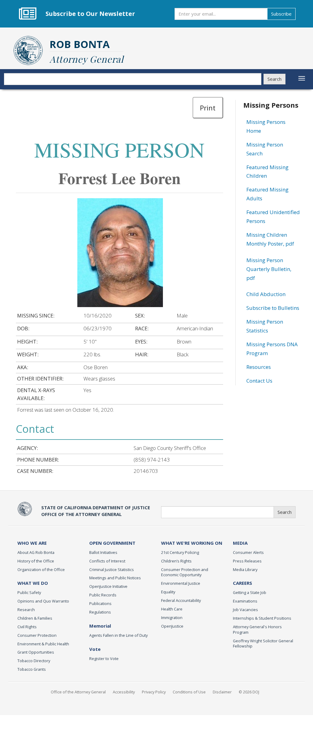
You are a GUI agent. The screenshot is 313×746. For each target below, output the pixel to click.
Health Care (171, 609)
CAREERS (242, 583)
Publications (100, 603)
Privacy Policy (154, 692)
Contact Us (259, 380)
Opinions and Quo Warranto (43, 601)
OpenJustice (172, 626)
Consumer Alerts (248, 552)
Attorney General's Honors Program (257, 629)
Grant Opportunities (35, 652)
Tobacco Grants (31, 669)
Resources (258, 366)
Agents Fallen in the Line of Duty (118, 635)
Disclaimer (222, 692)
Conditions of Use (189, 692)
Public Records (102, 595)
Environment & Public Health (43, 644)
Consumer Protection (37, 635)
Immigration (171, 617)
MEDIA (240, 543)
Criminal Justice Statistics (111, 569)
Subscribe (281, 14)
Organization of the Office (41, 569)
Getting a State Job (249, 592)
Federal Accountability (181, 600)
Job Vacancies (245, 609)
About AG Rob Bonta (35, 552)
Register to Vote (104, 658)
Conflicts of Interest (107, 561)
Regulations (100, 612)
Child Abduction (265, 294)
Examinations (245, 601)
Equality (168, 592)
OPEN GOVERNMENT (112, 543)
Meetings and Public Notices (115, 578)
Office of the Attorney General (78, 692)
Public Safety (29, 592)
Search (274, 79)
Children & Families (34, 618)
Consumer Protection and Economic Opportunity (184, 572)
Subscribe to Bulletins (272, 307)
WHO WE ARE (32, 543)
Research (26, 609)
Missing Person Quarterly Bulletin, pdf (268, 269)
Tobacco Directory (33, 660)
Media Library (245, 569)
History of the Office (35, 561)
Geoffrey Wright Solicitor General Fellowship (263, 643)
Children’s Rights (176, 561)
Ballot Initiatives (103, 552)
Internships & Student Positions (262, 618)
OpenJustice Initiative (108, 586)
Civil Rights (27, 626)
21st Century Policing (180, 552)
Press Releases (247, 561)
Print (207, 107)
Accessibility (124, 692)
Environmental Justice (180, 583)
